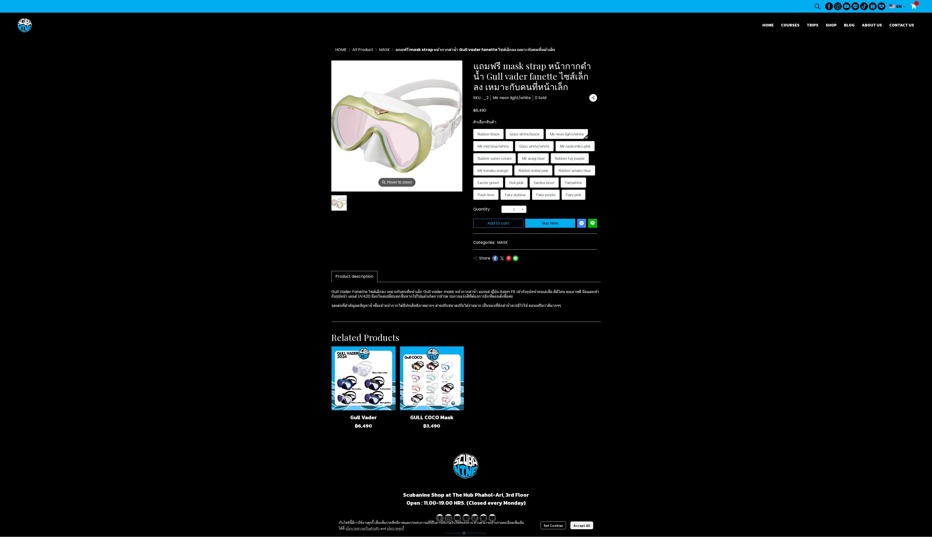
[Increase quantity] (522, 209)
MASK (384, 49)
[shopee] (873, 6)
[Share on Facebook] (495, 258)
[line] (855, 6)
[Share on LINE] (515, 258)
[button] (817, 6)
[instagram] (838, 6)
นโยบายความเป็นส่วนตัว (362, 528)
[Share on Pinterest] (509, 258)
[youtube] (846, 6)
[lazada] (881, 6)
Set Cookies (553, 525)
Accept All (582, 525)
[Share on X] (502, 258)
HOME (341, 49)
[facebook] (829, 6)
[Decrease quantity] (505, 209)
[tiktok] (864, 6)
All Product (362, 49)
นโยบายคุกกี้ (395, 528)
